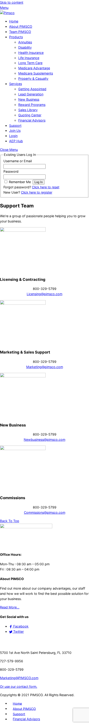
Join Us (15, 130)
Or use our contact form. (18, 686)
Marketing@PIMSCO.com (19, 678)
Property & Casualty (33, 78)
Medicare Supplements (35, 73)
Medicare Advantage (34, 68)
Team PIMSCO (20, 32)
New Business (28, 99)
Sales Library (28, 110)
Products (16, 37)
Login (13, 136)
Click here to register (36, 192)
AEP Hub (16, 141)
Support (15, 125)
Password (10, 171)
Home (13, 21)
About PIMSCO (20, 26)
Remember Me (20, 182)
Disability (25, 47)
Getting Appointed (32, 89)
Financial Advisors (31, 120)
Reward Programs (31, 105)
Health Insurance (31, 53)
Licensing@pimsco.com (44, 294)
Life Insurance (28, 58)
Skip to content (11, 2)
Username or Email (17, 161)
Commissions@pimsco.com (44, 512)
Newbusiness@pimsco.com (44, 439)
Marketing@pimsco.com (44, 367)
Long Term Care (30, 63)
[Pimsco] (7, 13)
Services (15, 84)
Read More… (9, 607)
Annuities (25, 42)
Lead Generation (30, 94)
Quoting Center (29, 115)
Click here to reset (45, 187)
